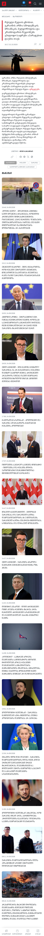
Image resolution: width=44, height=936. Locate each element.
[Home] (4, 4)
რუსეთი (23, 163)
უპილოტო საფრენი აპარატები (22, 167)
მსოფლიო (17, 16)
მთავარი (6, 16)
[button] (9, 10)
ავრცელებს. (34, 89)
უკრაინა (34, 163)
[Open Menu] (40, 4)
